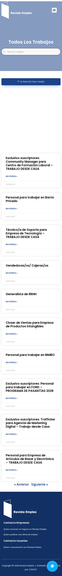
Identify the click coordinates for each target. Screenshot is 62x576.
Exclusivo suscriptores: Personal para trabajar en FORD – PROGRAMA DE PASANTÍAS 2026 (30, 387)
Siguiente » (39, 484)
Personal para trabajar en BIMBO (30, 355)
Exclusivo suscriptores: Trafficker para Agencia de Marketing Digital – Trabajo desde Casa (30, 423)
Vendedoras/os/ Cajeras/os (27, 265)
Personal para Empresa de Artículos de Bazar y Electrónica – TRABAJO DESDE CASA (30, 459)
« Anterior (21, 484)
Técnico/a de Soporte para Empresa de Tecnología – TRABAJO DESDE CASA (26, 233)
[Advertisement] (31, 119)
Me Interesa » (11, 176)
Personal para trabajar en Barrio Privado (30, 199)
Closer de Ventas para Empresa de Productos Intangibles (29, 324)
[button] (54, 10)
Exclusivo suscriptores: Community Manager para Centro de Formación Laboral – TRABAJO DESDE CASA (29, 163)
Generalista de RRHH (21, 294)
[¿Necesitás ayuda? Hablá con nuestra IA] (52, 566)
